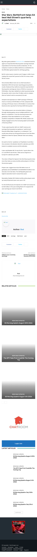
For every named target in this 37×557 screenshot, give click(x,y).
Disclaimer (10, 547)
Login (21, 550)
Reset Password (18, 548)
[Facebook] (3, 542)
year (25, 236)
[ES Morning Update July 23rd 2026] (7, 504)
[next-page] (6, 402)
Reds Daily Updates (18, 320)
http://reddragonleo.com (18, 275)
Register (26, 550)
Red (7, 23)
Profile (21, 547)
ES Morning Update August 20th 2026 (18, 323)
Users (16, 547)
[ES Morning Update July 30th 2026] (7, 492)
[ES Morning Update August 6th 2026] (18, 380)
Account (15, 550)
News (7, 9)
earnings (13, 236)
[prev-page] (3, 402)
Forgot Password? (7, 550)
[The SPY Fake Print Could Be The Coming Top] (18, 344)
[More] (26, 29)
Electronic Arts (20, 61)
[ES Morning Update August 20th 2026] (18, 307)
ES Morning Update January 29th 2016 (29, 255)
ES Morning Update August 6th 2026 (18, 396)
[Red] (3, 23)
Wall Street (20, 236)
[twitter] (20, 278)
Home (3, 9)
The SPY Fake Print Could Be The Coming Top (18, 359)
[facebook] (17, 278)
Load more (18, 512)
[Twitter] (7, 542)
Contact (4, 547)
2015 (8, 236)
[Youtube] (11, 542)
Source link (5, 216)
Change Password (7, 548)
